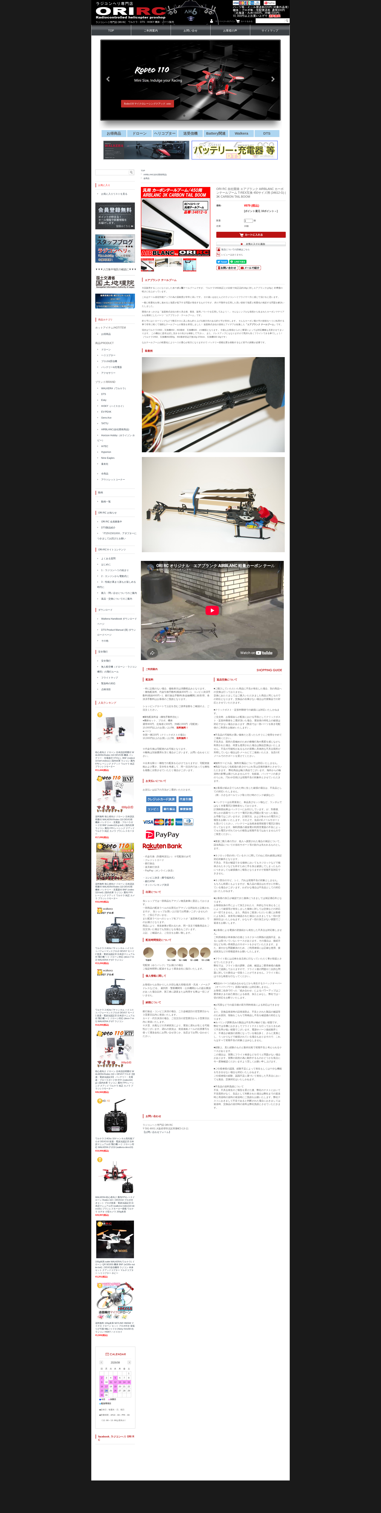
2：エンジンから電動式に (115, 576)
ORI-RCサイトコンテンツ (112, 549)
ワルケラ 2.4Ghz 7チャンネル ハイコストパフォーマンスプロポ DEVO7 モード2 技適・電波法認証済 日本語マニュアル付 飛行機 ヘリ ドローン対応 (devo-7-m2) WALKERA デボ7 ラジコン (115, 954)
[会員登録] (115, 228)
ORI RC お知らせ (107, 512)
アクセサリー (108, 373)
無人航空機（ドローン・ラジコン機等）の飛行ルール (117, 669)
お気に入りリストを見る (114, 194)
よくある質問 (108, 558)
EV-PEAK (106, 411)
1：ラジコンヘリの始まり (115, 570)
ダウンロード (105, 609)
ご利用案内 (151, 30)
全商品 (146, 178)
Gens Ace (106, 417)
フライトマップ (109, 677)
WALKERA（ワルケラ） (114, 388)
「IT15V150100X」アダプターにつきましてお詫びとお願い (117, 536)
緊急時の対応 (108, 683)
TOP (111, 30)
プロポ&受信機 (109, 361)
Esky (103, 400)
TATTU (104, 423)
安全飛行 (103, 651)
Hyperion (106, 452)
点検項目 (106, 689)
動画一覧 (106, 501)
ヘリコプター (108, 355)
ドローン (106, 349)
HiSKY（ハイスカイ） (113, 406)
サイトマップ (270, 30)
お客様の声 (230, 30)
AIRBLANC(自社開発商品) (155, 174)
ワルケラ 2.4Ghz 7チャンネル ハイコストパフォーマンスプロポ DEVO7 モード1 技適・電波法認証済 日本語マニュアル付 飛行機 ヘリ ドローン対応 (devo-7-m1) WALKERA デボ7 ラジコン (115, 1015)
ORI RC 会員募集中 (111, 521)
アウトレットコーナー (113, 479)
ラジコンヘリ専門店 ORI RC (111, 22)
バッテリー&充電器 (111, 367)
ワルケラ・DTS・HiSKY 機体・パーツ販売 (151, 22)
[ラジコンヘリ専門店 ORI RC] (130, 23)
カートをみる (247, 21)
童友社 (104, 464)
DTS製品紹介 (108, 527)
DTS (103, 394)
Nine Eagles (107, 458)
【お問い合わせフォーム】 (157, 1132)
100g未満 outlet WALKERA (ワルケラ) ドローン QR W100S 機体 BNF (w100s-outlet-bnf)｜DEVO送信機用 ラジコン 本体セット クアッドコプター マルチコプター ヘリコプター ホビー (115, 1267)
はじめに (106, 564)
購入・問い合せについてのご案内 (119, 593)
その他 (104, 640)
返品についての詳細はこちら (235, 249)
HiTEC (104, 446)
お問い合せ (190, 30)
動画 (100, 492)
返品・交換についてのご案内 (116, 598)
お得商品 (106, 334)
